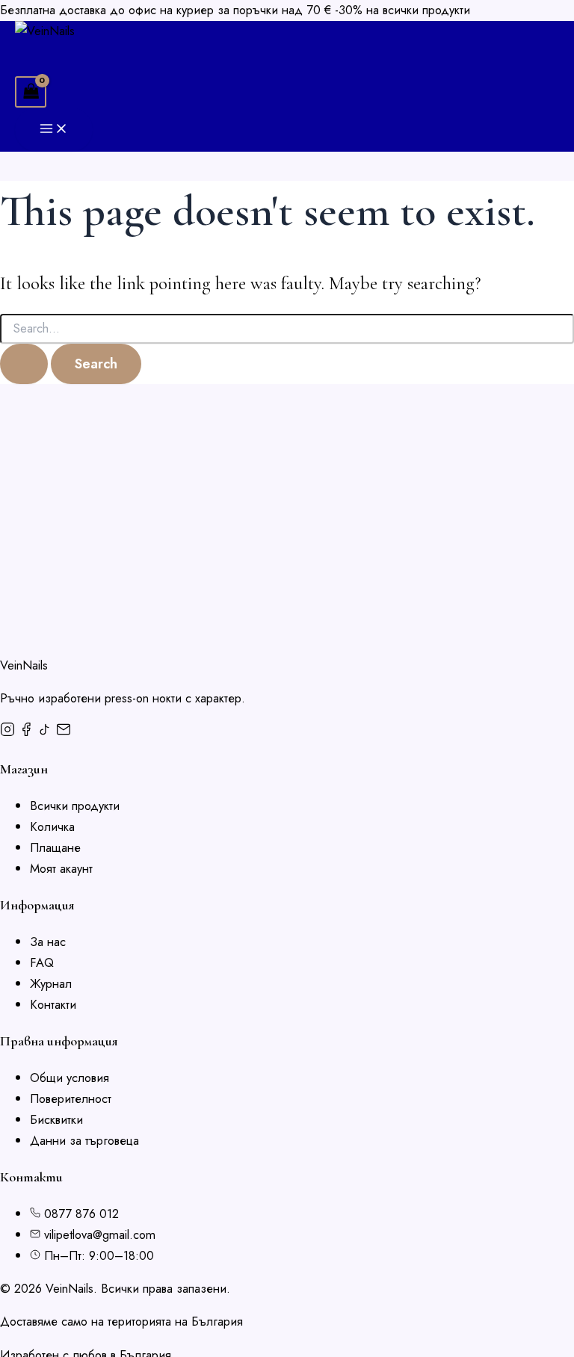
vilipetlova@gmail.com (99, 1234)
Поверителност (70, 1098)
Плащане (55, 847)
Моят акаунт (61, 868)
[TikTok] (46, 732)
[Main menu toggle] (54, 130)
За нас (48, 941)
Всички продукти (75, 805)
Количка (52, 826)
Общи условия (69, 1077)
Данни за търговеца (84, 1140)
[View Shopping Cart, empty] (30, 92)
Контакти (53, 1004)
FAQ (42, 962)
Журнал (51, 983)
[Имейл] (63, 732)
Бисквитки (56, 1119)
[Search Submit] (24, 364)
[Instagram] (9, 732)
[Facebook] (28, 732)
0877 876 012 (81, 1213)
